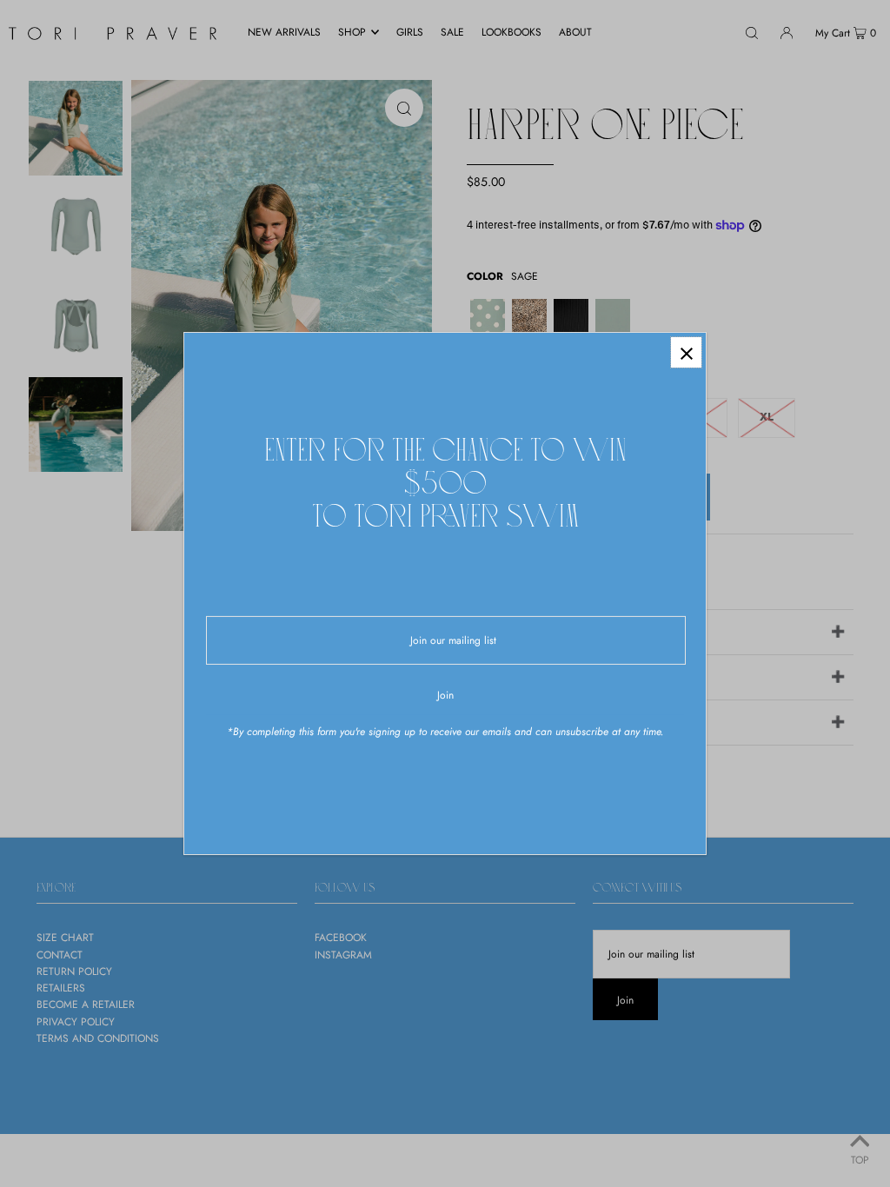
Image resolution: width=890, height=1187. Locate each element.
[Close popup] (686, 352)
